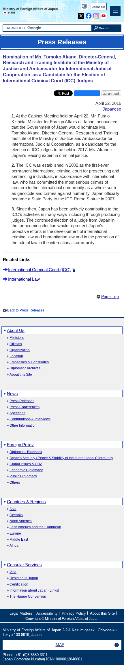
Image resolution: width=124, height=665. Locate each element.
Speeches (17, 413)
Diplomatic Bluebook (26, 452)
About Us (16, 330)
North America (21, 521)
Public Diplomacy (23, 476)
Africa (14, 546)
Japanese (99, 6)
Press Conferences (25, 407)
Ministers (17, 338)
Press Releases (22, 401)
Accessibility (47, 613)
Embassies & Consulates (29, 362)
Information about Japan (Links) (34, 590)
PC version (84, 7)
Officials (16, 344)
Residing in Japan (24, 578)
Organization (20, 350)
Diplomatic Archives (25, 368)
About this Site (21, 375)
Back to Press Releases (25, 310)
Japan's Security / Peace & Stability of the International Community (61, 458)
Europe (15, 533)
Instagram (96, 14)
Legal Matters (21, 613)
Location (16, 356)
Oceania (16, 515)
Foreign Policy (20, 444)
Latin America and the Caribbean (35, 527)
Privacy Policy (74, 613)
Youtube (104, 14)
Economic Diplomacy (26, 470)
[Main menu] (115, 11)
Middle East (19, 540)
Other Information (23, 426)
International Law (24, 279)
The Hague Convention (28, 596)
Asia (13, 509)
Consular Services (24, 564)
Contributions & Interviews (30, 419)
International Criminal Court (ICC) (39, 269)
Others (15, 483)
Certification (19, 584)
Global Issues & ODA (26, 464)
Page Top (110, 296)
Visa (13, 572)
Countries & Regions (26, 501)
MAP (60, 644)
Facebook (89, 14)
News (12, 393)
